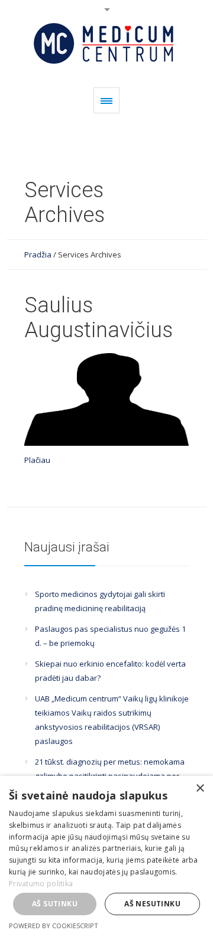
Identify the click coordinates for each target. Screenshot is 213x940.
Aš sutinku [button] (55, 904)
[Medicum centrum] (106, 43)
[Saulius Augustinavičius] (106, 399)
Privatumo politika (41, 884)
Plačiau (37, 460)
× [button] (199, 788)
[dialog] (106, 858)
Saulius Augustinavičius (98, 317)
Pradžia (37, 254)
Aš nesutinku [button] (152, 904)
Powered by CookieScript (53, 925)
